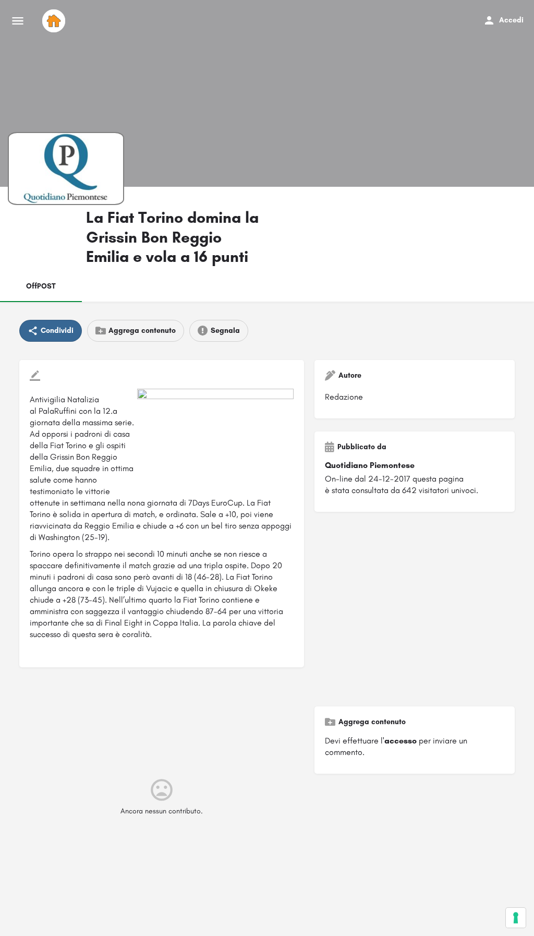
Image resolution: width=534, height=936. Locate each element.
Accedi (511, 20)
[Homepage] (55, 21)
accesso (400, 741)
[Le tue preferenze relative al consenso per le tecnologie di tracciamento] (516, 918)
